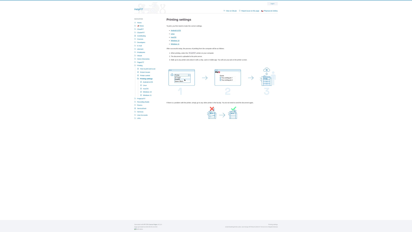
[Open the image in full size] (222, 98)
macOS (173, 37)
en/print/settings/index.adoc (233, 227)
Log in (272, 3)
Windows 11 (175, 44)
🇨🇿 (269, 11)
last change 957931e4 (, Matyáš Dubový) (260, 227)
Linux (173, 34)
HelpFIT (138, 9)
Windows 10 (175, 40)
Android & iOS (176, 30)
